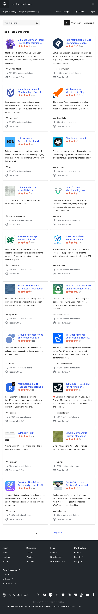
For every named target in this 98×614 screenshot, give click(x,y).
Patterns (30, 561)
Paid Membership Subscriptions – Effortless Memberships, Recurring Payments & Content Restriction (31, 238)
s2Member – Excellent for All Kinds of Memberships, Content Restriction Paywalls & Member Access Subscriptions (78, 385)
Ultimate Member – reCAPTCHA (27, 189)
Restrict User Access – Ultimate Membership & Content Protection (78, 287)
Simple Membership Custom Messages (76, 434)
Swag (78, 561)
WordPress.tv (57, 561)
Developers (55, 557)
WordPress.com (11, 570)
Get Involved (80, 548)
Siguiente (58, 533)
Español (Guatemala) (18, 595)
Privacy (6, 561)
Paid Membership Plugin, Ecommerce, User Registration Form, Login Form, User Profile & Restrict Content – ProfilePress (79, 41)
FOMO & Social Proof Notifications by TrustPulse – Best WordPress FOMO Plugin (79, 238)
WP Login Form (26, 433)
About (5, 548)
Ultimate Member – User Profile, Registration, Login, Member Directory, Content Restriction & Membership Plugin (31, 41)
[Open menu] (94, 4)
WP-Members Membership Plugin (76, 90)
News (5, 552)
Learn (53, 548)
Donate (79, 557)
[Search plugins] (37, 22)
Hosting (6, 557)
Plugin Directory (9, 11)
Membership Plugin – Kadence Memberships (30, 385)
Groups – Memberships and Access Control (30, 336)
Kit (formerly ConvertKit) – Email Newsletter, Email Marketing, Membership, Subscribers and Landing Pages (31, 140)
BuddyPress (9, 583)
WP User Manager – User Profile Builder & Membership (77, 336)
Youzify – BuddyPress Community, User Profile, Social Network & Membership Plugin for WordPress (31, 484)
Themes (30, 552)
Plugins (29, 557)
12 (51, 532)
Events (77, 552)
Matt (6, 574)
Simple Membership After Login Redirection (30, 287)
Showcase (31, 548)
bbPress (8, 579)
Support (54, 552)
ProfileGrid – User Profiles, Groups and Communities (77, 484)
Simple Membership (76, 138)
